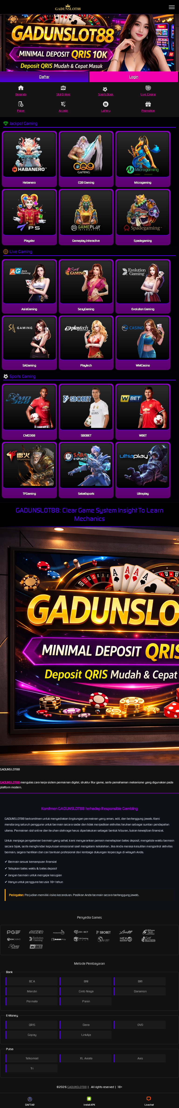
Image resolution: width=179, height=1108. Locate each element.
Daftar (44, 76)
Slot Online (63, 94)
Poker (21, 111)
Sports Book (106, 94)
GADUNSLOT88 (10, 782)
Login (133, 76)
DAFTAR (29, 1104)
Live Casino (148, 94)
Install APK (89, 1104)
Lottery (105, 111)
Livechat (149, 1104)
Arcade (63, 111)
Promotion (148, 111)
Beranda (21, 94)
